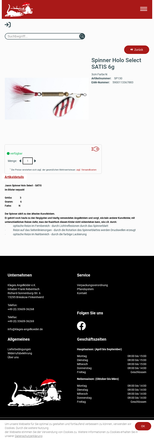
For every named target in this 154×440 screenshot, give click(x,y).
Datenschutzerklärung (29, 436)
